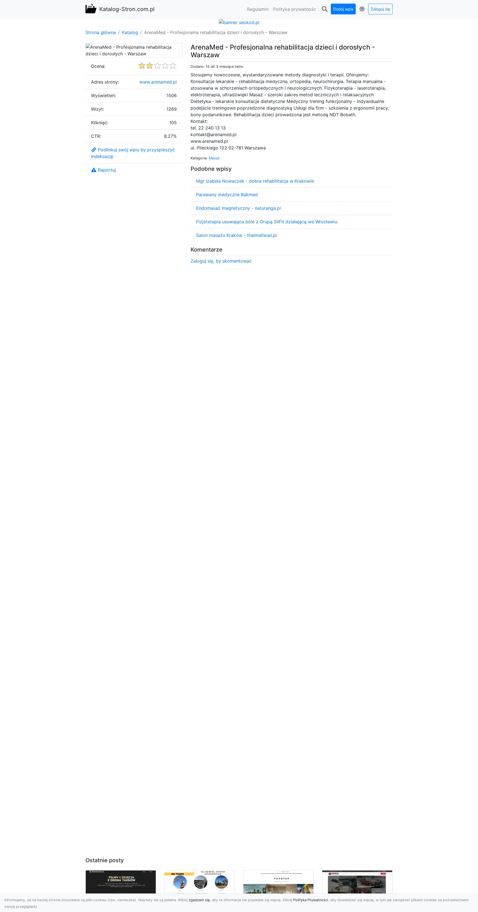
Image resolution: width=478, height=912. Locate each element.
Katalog (130, 32)
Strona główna (100, 32)
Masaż (214, 158)
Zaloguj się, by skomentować (221, 261)
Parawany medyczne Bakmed (227, 194)
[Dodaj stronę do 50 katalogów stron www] (239, 22)
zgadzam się (199, 900)
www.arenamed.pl (158, 82)
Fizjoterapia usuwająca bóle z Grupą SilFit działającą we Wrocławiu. (267, 221)
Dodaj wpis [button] (343, 9)
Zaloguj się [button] (380, 9)
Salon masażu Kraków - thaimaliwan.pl (236, 235)
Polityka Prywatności (310, 900)
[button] (324, 9)
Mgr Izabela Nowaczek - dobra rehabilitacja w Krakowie (255, 181)
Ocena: (98, 66)
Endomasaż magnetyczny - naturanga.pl (238, 208)
